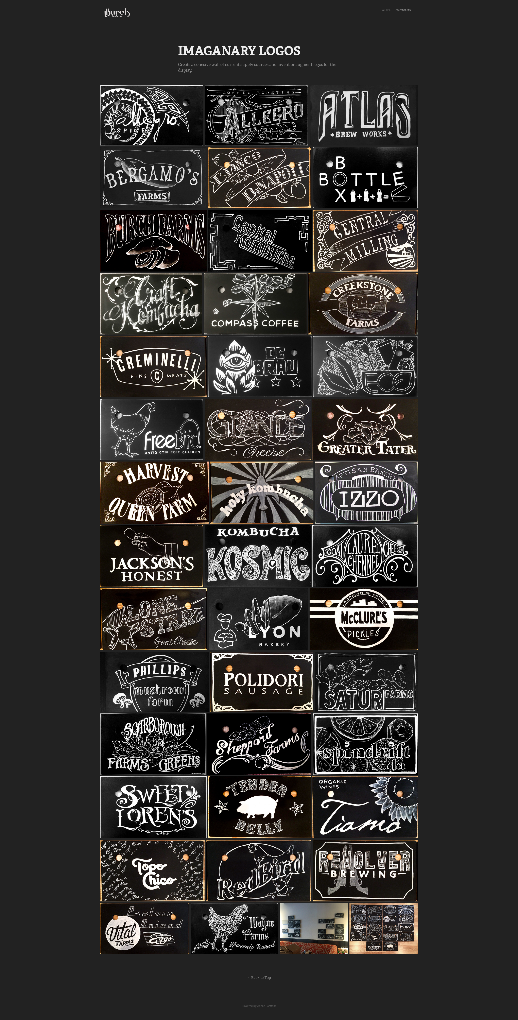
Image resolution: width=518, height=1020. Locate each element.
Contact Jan (403, 10)
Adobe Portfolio (266, 1006)
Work (386, 10)
